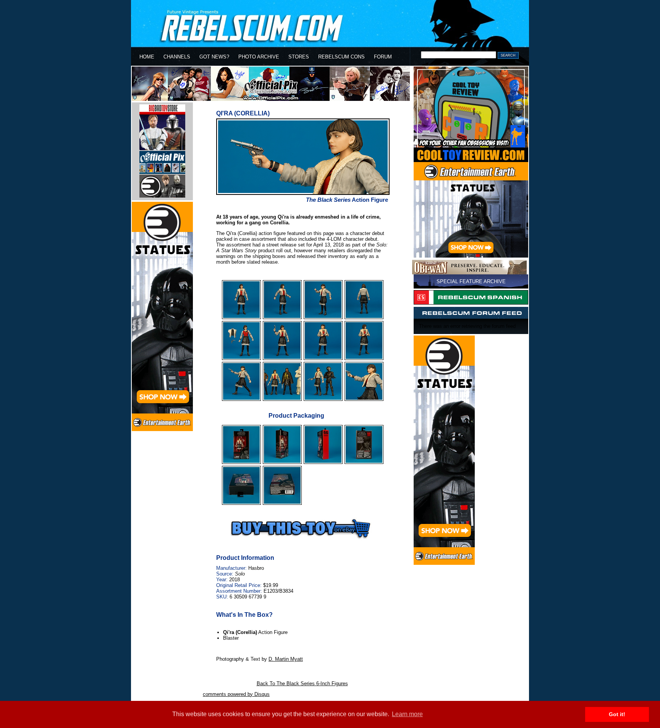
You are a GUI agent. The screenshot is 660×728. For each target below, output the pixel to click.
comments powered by (236, 694)
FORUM (383, 57)
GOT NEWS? (214, 57)
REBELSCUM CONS (341, 57)
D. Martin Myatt (286, 659)
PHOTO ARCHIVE (258, 57)
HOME (146, 57)
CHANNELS (176, 57)
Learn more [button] (407, 714)
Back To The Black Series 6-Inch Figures (302, 683)
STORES (298, 57)
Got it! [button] (617, 714)
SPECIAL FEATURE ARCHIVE (471, 281)
